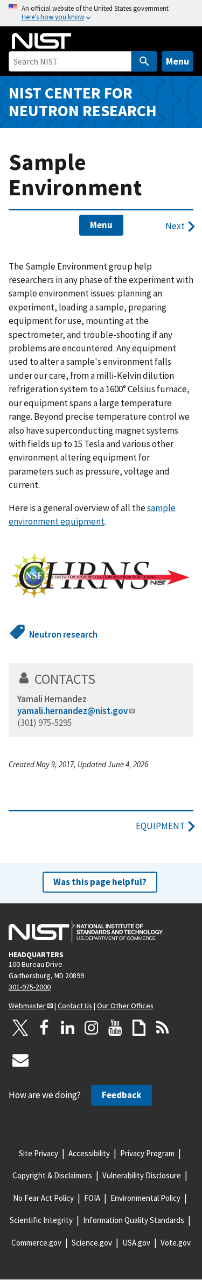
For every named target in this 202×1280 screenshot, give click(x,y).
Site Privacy (38, 1153)
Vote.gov (176, 1242)
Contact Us (75, 1005)
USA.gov (136, 1242)
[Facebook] (44, 1027)
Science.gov (92, 1242)
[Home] (41, 41)
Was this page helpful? (100, 882)
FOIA (92, 1198)
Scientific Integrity (41, 1220)
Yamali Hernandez (52, 699)
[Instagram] (91, 1027)
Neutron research (63, 634)
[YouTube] (115, 1027)
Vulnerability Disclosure (141, 1175)
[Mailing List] (20, 1060)
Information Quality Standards (133, 1220)
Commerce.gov (36, 1242)
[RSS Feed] (163, 1027)
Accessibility (89, 1153)
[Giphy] (139, 1027)
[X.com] (20, 1027)
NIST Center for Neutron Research (83, 102)
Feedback (121, 1095)
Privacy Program (147, 1153)
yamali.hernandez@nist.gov (72, 711)
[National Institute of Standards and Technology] (86, 931)
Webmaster (27, 1005)
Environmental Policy (145, 1198)
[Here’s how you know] (101, 13)
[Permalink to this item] (102, 679)
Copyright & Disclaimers (52, 1175)
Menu (177, 61)
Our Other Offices (125, 1005)
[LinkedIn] (68, 1027)
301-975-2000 (30, 987)
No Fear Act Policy (43, 1198)
